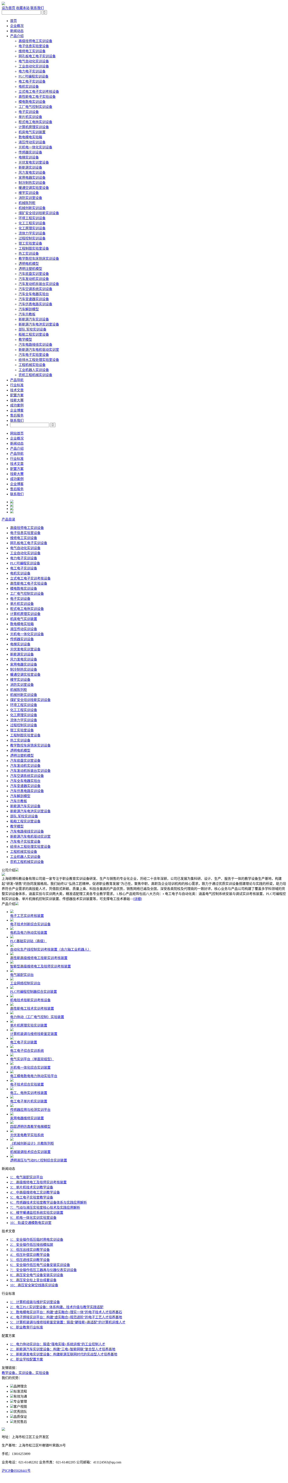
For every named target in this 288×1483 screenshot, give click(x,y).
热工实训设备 (29, 253)
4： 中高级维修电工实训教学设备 (35, 1192)
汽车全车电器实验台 (34, 294)
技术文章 (17, 390)
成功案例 (17, 405)
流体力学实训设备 (32, 233)
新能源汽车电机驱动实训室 (39, 349)
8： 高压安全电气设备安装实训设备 (36, 1275)
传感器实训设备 (30, 152)
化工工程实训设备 (32, 223)
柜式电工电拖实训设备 (35, 122)
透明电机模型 (29, 263)
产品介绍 (17, 36)
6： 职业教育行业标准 (26, 1327)
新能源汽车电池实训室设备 (39, 324)
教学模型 (25, 339)
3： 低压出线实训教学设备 (30, 1250)
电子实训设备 (29, 112)
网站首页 (17, 433)
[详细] (137, 899)
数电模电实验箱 (30, 137)
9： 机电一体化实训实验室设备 (33, 1217)
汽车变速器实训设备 (34, 299)
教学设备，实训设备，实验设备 (25, 1373)
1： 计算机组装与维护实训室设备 (35, 1302)
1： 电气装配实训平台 (26, 1177)
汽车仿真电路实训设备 (35, 304)
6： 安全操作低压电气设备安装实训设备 (40, 1265)
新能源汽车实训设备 (34, 319)
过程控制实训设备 (32, 238)
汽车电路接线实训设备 (35, 344)
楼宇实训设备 (29, 193)
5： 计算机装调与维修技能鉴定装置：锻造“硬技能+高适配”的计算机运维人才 (67, 1322)
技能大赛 (17, 400)
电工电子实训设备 (32, 81)
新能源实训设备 (30, 167)
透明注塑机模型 (30, 268)
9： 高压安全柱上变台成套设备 (33, 1280)
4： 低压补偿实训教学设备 (30, 1255)
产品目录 (8, 519)
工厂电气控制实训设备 (35, 107)
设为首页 (8, 8)
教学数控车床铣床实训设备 (39, 258)
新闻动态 (17, 31)
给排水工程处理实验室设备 (39, 360)
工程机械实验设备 (32, 365)
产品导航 (17, 380)
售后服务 (17, 415)
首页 (13, 21)
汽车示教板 (27, 314)
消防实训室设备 (30, 198)
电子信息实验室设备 (34, 46)
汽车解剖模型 (29, 309)
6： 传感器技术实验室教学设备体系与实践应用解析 (48, 1202)
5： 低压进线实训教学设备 (30, 1260)
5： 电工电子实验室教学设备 (31, 1197)
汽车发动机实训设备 (34, 279)
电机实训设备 (29, 86)
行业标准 (17, 385)
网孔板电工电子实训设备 (37, 56)
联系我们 (37, 8)
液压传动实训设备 (32, 142)
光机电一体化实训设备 (35, 147)
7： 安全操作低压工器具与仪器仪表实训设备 (43, 1270)
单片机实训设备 (30, 117)
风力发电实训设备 (32, 172)
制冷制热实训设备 (32, 182)
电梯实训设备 (29, 157)
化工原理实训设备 (32, 228)
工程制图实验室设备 (34, 248)
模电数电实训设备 (32, 102)
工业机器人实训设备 (34, 370)
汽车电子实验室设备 (34, 355)
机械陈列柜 (27, 203)
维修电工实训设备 (32, 51)
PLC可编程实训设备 (33, 76)
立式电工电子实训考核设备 (39, 91)
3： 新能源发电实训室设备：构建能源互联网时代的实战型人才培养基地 (63, 1354)
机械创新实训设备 (32, 208)
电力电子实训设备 (32, 71)
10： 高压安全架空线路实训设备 (34, 1285)
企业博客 (17, 410)
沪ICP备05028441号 (16, 1470)
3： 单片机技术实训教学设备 (31, 1187)
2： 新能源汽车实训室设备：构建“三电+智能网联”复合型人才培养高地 (62, 1349)
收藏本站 (23, 8)
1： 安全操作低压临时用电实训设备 (36, 1239)
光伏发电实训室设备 (34, 162)
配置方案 (17, 395)
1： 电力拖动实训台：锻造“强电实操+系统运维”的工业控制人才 (57, 1344)
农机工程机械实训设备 (35, 375)
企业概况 (17, 26)
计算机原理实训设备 (34, 127)
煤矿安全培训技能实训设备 (39, 213)
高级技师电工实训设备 (35, 41)
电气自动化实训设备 (34, 61)
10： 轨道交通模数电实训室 (30, 1223)
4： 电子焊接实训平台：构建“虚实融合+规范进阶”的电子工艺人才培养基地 (66, 1317)
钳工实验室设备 (30, 243)
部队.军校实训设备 (32, 329)
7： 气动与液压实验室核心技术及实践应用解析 (45, 1207)
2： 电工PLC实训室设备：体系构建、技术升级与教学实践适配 (56, 1307)
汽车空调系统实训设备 (35, 289)
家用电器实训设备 (32, 177)
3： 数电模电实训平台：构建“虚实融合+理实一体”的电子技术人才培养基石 (66, 1312)
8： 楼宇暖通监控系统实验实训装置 (36, 1212)
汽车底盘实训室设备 (34, 274)
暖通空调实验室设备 (34, 188)
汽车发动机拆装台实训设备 (39, 284)
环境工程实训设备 (32, 218)
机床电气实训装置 (32, 132)
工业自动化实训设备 (34, 66)
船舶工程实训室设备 (34, 334)
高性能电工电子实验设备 (37, 96)
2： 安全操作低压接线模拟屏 (31, 1244)
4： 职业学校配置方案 (26, 1359)
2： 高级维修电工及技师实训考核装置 (38, 1182)
